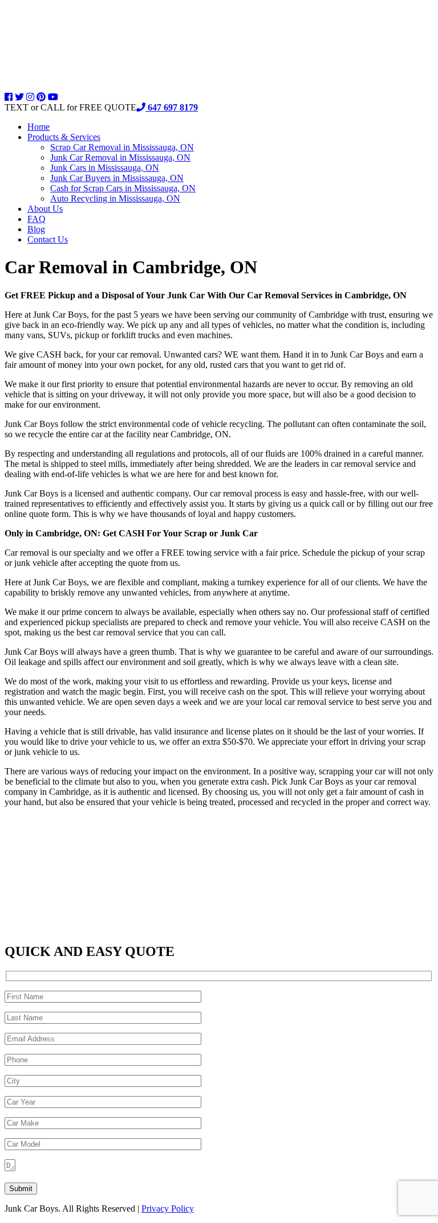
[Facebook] (9, 97)
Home (38, 127)
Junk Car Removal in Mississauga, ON (120, 157)
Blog (36, 229)
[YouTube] (53, 97)
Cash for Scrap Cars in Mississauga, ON (123, 188)
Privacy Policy (167, 1208)
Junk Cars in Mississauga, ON (104, 168)
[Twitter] (19, 97)
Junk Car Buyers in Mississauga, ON (117, 178)
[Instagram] (30, 97)
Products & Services (63, 137)
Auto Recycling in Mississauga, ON (115, 198)
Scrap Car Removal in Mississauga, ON (122, 147)
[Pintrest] (41, 97)
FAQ (36, 219)
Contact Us (47, 239)
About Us (45, 209)
